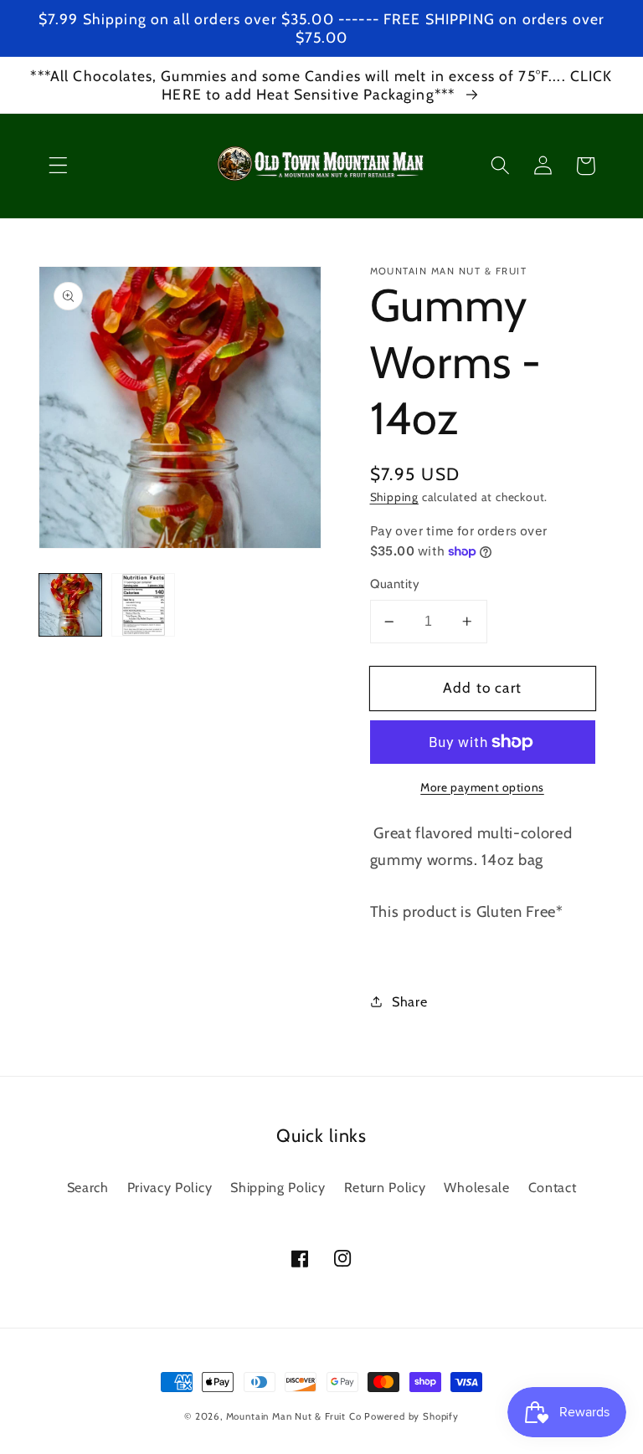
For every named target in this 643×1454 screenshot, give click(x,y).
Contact (552, 1187)
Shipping (394, 497)
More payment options (482, 787)
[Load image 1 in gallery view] (70, 605)
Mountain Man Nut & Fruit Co (294, 1416)
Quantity (395, 583)
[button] (58, 166)
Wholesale (476, 1187)
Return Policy (385, 1187)
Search (88, 1187)
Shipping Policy (277, 1187)
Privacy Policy (170, 1187)
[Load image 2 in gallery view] (143, 605)
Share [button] (409, 1001)
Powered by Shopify (411, 1416)
